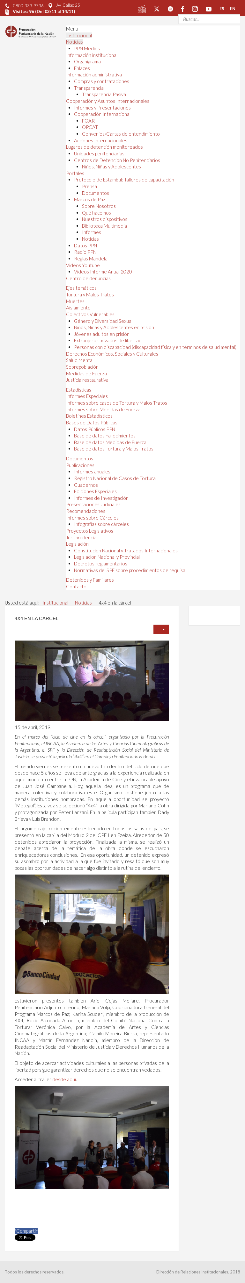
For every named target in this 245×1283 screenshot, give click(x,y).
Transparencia (89, 88)
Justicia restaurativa (87, 380)
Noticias (74, 42)
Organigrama (87, 61)
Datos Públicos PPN (94, 429)
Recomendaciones (85, 511)
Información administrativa (94, 74)
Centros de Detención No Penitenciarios (117, 160)
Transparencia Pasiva (104, 94)
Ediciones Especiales (95, 491)
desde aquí (64, 1079)
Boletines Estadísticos (89, 416)
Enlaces (82, 68)
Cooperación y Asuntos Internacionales (107, 101)
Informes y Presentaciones (102, 107)
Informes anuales (92, 471)
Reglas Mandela (91, 258)
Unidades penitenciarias (99, 153)
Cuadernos (86, 485)
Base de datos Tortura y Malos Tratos (113, 448)
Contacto (76, 586)
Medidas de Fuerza (86, 373)
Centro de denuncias (88, 278)
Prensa (89, 186)
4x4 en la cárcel (36, 618)
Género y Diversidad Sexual (103, 321)
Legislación (77, 544)
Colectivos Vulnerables (90, 314)
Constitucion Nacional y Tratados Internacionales (126, 550)
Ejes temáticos (81, 288)
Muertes (75, 301)
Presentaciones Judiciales (93, 504)
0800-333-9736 (28, 5)
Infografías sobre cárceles (101, 524)
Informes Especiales (87, 396)
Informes (91, 232)
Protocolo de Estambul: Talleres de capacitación (124, 179)
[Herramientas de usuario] (161, 629)
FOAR (88, 121)
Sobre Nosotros (99, 206)
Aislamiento (78, 307)
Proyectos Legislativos (89, 531)
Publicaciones (80, 465)
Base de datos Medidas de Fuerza (110, 442)
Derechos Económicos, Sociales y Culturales (112, 354)
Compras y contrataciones (101, 81)
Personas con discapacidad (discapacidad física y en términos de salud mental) (155, 347)
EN (232, 8)
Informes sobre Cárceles (92, 518)
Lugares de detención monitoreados (104, 147)
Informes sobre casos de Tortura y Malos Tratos (116, 403)
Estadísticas (78, 390)
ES (221, 8)
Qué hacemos (96, 213)
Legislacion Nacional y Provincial (107, 557)
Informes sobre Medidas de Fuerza (103, 409)
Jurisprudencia (81, 537)
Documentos (95, 193)
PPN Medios (87, 48)
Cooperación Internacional (102, 114)
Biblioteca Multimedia (104, 226)
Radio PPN (85, 252)
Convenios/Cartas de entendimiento (121, 134)
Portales (75, 173)
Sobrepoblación (82, 367)
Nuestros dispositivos (104, 219)
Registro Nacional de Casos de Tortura (115, 478)
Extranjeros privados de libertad (108, 340)
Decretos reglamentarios (100, 563)
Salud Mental (79, 360)
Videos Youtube (83, 265)
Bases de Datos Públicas (91, 422)
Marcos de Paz (89, 199)
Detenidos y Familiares (90, 580)
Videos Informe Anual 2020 (103, 271)
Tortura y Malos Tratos (90, 294)
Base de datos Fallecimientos (105, 435)
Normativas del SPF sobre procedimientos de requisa (129, 570)
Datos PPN (85, 245)
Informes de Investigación (101, 498)
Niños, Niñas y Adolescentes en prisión (114, 327)
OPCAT (90, 127)
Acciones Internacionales (100, 140)
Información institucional (91, 55)
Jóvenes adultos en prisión (102, 334)
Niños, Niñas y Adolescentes (111, 166)
